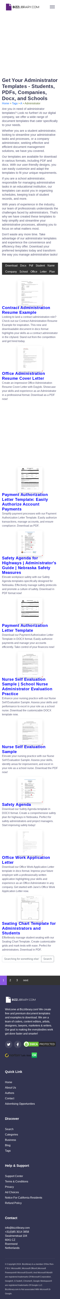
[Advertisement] (30, 44)
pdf (31, 265)
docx (23, 265)
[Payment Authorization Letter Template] (30, 610)
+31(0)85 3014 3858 (17, 1231)
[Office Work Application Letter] (30, 842)
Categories (11, 1134)
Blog (7, 1145)
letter (43, 271)
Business (10, 1139)
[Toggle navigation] (52, 7)
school (24, 271)
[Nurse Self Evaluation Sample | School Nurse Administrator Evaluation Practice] (30, 664)
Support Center (14, 1176)
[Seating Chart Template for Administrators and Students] (30, 908)
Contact (9, 1098)
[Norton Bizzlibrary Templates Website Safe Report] (21, 1055)
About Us (10, 1087)
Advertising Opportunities (20, 1103)
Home (5, 103)
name (51, 265)
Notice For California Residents (23, 1197)
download (11, 265)
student (40, 265)
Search (47, 958)
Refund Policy (13, 1203)
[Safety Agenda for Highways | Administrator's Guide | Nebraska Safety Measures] (30, 543)
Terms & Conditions (16, 1181)
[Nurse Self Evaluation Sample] (30, 731)
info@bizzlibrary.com (17, 1227)
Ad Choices (12, 1192)
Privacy (9, 1186)
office (33, 271)
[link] (8, 1044)
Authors (9, 1093)
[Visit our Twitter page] (8, 1044)
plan (52, 271)
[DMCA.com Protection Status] (39, 1043)
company (11, 271)
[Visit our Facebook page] (17, 1044)
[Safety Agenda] (30, 789)
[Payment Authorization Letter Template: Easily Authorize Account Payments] (30, 479)
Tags (15, 103)
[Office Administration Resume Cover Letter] (30, 358)
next (25, 980)
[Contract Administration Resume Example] (30, 292)
